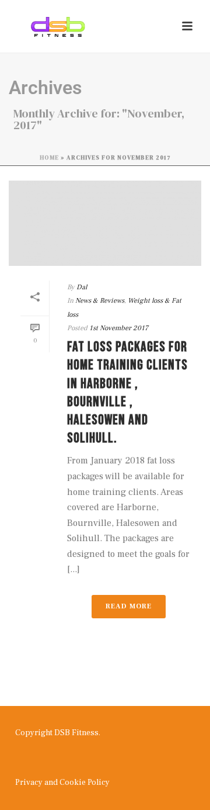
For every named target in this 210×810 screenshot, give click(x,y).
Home (49, 157)
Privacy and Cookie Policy (62, 782)
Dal (81, 287)
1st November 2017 (118, 328)
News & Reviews (99, 300)
